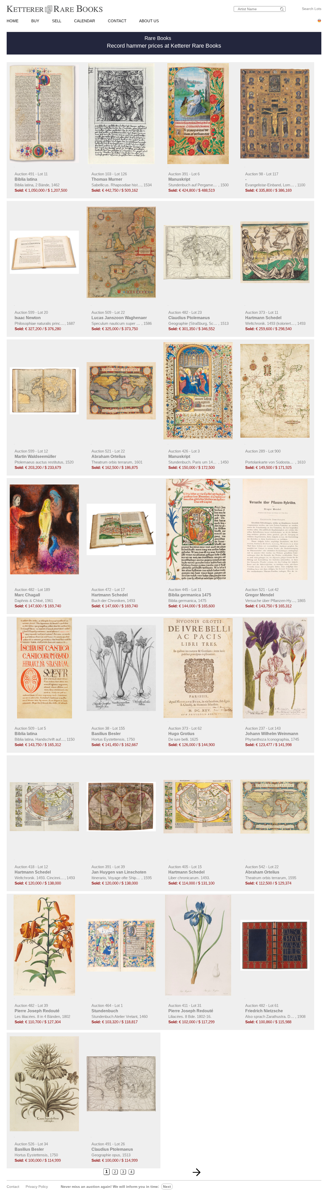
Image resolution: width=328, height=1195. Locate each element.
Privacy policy (37, 1187)
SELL (56, 21)
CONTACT (117, 21)
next (167, 1187)
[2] (196, 1172)
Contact (13, 1187)
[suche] (282, 9)
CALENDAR (84, 21)
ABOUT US (149, 21)
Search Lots (311, 9)
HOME (12, 21)
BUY (35, 21)
